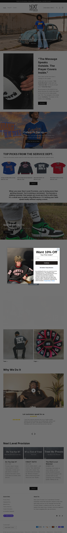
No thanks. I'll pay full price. (46, 267)
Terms (53, 280)
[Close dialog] (58, 249)
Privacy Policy (47, 280)
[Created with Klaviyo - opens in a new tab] (33, 284)
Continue (46, 263)
